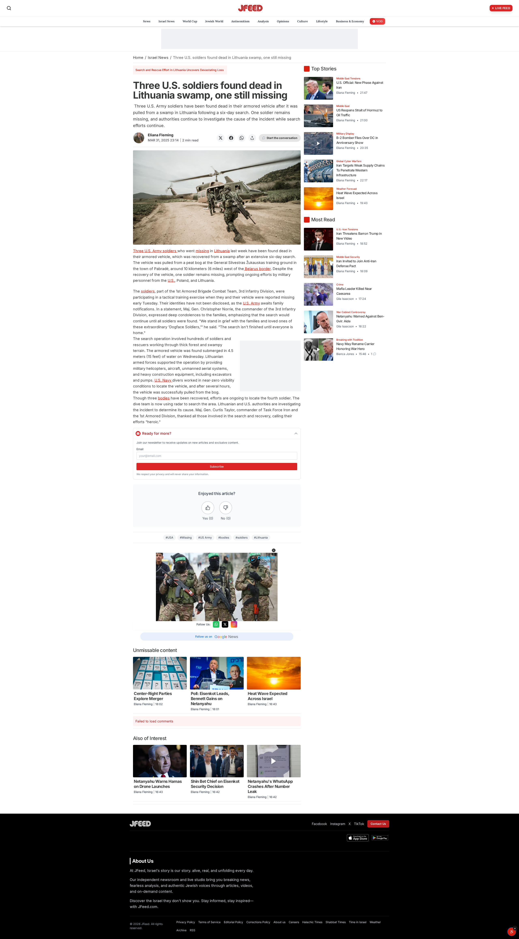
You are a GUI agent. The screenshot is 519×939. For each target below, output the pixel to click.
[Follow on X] (225, 624)
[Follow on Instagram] (234, 624)
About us (279, 922)
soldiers (148, 291)
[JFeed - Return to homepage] (140, 824)
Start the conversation (282, 138)
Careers (294, 922)
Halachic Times (312, 922)
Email (139, 449)
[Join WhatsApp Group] (216, 624)
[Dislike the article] (225, 507)
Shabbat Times (336, 922)
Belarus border (257, 269)
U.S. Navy (163, 380)
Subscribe (217, 466)
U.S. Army (251, 303)
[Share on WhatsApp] (242, 138)
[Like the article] (207, 507)
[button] (274, 550)
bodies (164, 398)
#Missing (186, 537)
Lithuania (222, 251)
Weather (375, 922)
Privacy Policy (185, 922)
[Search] (8, 8)
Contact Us (378, 823)
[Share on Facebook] (231, 138)
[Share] (252, 138)
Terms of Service (209, 922)
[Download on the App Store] (358, 837)
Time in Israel (357, 922)
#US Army (205, 537)
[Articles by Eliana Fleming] (139, 138)
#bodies (223, 537)
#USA (169, 537)
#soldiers (242, 537)
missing (202, 251)
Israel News (158, 57)
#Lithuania (261, 537)
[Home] (250, 8)
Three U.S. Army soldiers (155, 251)
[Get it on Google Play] (379, 837)
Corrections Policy (258, 922)
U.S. (171, 280)
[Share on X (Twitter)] (220, 138)
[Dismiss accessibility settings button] (515, 928)
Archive (181, 930)
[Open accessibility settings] (512, 932)
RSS (192, 930)
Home (138, 57)
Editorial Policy (233, 922)
